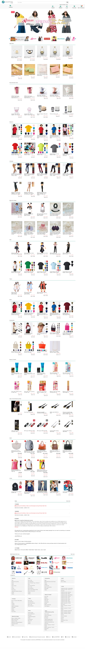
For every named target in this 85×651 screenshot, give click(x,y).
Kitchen (62, 614)
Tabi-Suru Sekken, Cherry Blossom (16, 76)
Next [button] (75, 38)
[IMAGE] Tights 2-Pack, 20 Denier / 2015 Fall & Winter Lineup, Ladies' (16, 174)
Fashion (62, 617)
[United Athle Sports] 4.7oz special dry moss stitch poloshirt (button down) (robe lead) (42, 136)
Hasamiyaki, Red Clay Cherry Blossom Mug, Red (55, 96)
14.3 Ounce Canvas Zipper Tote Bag (42, 352)
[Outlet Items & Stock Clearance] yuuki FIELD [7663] (67, 451)
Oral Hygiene (47, 606)
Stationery (46, 616)
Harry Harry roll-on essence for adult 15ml (29, 392)
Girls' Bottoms (30, 581)
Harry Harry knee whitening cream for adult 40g (68, 373)
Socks (13, 608)
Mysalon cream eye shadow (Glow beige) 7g (68, 392)
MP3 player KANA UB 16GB (29, 430)
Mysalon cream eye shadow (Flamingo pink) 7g (55, 392)
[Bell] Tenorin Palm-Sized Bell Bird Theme (54, 56)
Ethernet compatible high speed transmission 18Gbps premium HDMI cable (68, 413)
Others (13, 593)
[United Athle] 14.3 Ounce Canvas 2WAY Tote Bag (55, 333)
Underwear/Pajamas (31, 616)
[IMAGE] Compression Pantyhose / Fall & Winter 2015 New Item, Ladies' (29, 193)
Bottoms (62, 580)
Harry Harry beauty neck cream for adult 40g (54, 373)
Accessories (30, 619)
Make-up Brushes (48, 604)
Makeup (46, 597)
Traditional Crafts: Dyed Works (66, 594)
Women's (14, 578)
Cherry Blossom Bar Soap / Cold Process (68, 75)
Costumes (46, 623)
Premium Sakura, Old (54, 113)
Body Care (46, 599)
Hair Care (46, 600)
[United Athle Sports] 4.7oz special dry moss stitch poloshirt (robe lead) (16, 136)
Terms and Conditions (16, 636)
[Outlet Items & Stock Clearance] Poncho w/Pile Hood (16, 451)
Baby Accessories (15, 619)
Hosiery (13, 610)
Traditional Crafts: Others (65, 601)
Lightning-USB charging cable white (54, 431)
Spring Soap (26, 75)
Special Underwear (15, 606)
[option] (42, 21)
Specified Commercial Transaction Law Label (37, 636)
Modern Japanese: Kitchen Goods (49, 625)
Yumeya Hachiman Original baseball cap (16, 492)
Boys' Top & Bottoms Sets (33, 589)
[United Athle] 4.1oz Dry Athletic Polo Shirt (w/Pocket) (67, 154)
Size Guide (74, 636)
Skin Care (46, 596)
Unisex (13, 592)
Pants (13, 584)
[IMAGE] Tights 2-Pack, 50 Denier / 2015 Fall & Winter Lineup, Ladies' (29, 174)
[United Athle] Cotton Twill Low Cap (42, 334)
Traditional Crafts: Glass (65, 599)
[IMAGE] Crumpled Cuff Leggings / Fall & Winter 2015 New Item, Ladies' (15, 193)
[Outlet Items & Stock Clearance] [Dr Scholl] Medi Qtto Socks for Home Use (42, 470)
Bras (12, 601)
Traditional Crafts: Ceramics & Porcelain (66, 590)
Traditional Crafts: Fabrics (66, 596)
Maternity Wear (14, 620)
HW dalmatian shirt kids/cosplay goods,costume (55, 253)
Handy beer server (14, 412)
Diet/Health (47, 601)
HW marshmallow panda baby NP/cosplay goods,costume (28, 214)
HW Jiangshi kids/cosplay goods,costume (29, 253)
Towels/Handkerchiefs (49, 619)
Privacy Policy (25, 636)
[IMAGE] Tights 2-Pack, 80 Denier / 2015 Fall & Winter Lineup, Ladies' (42, 174)
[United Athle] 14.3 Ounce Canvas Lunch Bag (29, 352)
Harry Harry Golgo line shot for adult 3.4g (16, 392)
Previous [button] (9, 38)
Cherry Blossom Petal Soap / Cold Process (42, 75)
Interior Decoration (48, 615)
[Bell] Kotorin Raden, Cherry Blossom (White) (16, 57)
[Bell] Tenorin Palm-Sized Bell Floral (41, 56)
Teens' (29, 598)
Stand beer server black (28, 412)
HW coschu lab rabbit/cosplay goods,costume (14, 293)
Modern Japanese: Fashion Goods (66, 609)
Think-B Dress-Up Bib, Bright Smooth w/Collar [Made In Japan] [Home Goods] (68, 214)
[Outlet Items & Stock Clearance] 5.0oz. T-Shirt (28, 470)
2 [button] (42, 35)
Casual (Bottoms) (31, 613)
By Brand (46, 617)
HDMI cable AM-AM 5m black (54, 412)
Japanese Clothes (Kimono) (17, 591)
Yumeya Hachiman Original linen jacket (68, 492)
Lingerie (13, 604)
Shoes (29, 617)
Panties (13, 603)
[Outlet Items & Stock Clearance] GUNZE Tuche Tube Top (16, 470)
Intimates (14, 598)
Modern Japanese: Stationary (66, 610)
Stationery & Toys (64, 620)
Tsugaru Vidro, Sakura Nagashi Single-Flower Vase (29, 114)
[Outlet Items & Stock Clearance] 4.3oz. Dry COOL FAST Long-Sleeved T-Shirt (29, 451)
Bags (45, 580)
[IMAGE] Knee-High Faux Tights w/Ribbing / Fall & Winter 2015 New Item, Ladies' (41, 193)
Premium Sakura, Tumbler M (68, 113)
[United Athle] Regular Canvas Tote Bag (15, 334)
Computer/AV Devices (49, 620)
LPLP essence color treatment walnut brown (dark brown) (29, 373)
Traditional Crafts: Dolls (65, 600)
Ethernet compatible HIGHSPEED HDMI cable (41, 412)
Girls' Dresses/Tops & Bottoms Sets (34, 583)
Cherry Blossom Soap (54, 74)
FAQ (62, 636)
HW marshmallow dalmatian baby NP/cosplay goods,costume (42, 214)
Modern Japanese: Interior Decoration (49, 628)
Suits (12, 587)
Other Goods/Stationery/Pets (49, 611)
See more (68, 501)
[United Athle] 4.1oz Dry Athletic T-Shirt (28, 154)
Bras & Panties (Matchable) (17, 600)
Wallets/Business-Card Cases (50, 581)
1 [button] (40, 35)
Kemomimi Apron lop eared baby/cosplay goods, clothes (16, 214)
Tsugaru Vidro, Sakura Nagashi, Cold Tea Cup (15, 114)
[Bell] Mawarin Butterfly (67, 56)
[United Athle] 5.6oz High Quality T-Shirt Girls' (67, 136)
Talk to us (48, 636)
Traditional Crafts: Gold (65, 597)
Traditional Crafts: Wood (65, 593)
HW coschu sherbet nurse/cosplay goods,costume (27, 293)
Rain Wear (46, 588)
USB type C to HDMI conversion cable (15, 431)
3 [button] (44, 35)
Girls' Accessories (31, 585)
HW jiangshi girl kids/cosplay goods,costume (42, 253)
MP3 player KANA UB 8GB (42, 430)
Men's (29, 610)
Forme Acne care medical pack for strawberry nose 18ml (42, 392)
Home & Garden (64, 616)
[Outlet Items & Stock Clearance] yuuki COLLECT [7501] (55, 451)
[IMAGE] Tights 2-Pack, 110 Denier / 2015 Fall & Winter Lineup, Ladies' (55, 174)
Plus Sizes (14, 589)
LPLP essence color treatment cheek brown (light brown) (16, 373)
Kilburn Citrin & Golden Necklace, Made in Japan (54, 352)
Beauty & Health (48, 594)
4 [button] (46, 35)
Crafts (62, 586)
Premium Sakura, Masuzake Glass (42, 114)
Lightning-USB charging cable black (67, 431)
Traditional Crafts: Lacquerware (67, 588)
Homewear (13, 607)
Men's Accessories (48, 587)
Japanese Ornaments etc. (49, 622)
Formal (13, 588)
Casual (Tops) (30, 612)
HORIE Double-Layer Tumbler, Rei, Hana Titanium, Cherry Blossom (29, 96)
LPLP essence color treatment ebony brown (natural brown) (41, 373)
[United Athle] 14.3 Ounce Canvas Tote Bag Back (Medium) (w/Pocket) (67, 333)
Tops (12, 580)
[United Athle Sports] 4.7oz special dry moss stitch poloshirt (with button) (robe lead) (55, 136)
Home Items (47, 613)
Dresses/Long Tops (15, 581)
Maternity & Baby (15, 616)
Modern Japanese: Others (66, 613)
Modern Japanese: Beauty (66, 611)
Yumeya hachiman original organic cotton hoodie (55, 492)
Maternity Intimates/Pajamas (17, 622)
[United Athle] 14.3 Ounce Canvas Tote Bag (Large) (16, 352)
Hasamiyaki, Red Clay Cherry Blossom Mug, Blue (42, 96)
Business (30, 615)
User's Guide (68, 636)
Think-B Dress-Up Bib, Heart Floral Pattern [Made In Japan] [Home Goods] (42, 233)
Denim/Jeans (14, 585)
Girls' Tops (30, 580)
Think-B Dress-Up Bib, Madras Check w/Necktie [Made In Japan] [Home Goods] (28, 233)
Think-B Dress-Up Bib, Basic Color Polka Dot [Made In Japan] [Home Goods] (55, 214)
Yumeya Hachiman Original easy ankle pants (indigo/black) (29, 492)
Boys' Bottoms (30, 588)
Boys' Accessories (31, 590)
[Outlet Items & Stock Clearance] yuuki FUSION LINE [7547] (42, 451)
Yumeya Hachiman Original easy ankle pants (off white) (42, 492)
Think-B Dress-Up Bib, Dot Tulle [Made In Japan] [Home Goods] (16, 233)
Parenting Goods (15, 623)
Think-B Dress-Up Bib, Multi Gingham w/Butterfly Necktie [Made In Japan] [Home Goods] (55, 233)
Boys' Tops (30, 586)
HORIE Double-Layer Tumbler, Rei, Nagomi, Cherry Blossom (15, 96)
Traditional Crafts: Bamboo (66, 592)
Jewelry (46, 584)
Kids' (29, 578)
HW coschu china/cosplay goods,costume (42, 293)
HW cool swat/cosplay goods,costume (67, 253)
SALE (62, 578)
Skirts (13, 582)
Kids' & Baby (63, 581)
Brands (46, 603)
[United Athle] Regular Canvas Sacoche (28, 334)
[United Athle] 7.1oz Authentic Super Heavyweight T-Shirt (66, 313)
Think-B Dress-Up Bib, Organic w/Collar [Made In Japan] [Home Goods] (67, 233)
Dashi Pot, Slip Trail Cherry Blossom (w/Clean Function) (68, 96)
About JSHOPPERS (56, 636)
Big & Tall (30, 620)
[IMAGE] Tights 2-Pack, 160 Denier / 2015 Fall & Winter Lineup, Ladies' (68, 174)
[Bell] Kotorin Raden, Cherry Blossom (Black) (29, 57)
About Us (9, 636)
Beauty (62, 618)
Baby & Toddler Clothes (16, 618)
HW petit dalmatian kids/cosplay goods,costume (16, 253)
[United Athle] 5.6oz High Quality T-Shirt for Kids (16, 272)
